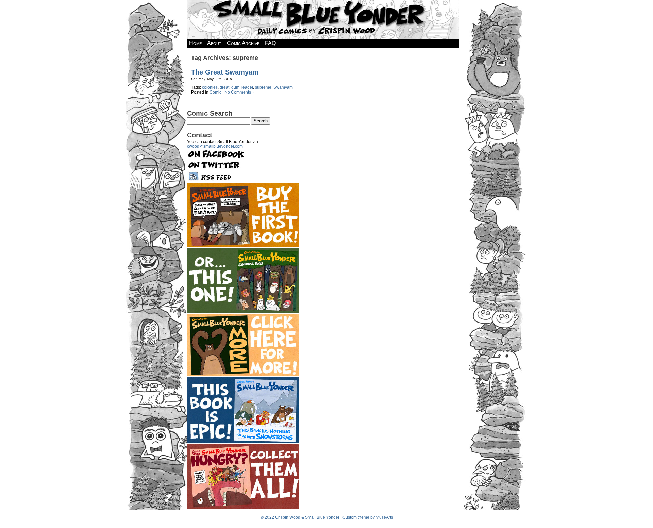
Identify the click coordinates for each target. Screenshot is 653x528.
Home (195, 43)
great (224, 87)
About (214, 43)
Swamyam (283, 87)
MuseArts (384, 517)
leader (247, 87)
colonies (210, 87)
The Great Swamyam (224, 72)
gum (235, 87)
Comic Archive (243, 43)
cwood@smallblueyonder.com (215, 146)
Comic (215, 92)
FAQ (270, 43)
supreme (263, 87)
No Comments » (239, 92)
